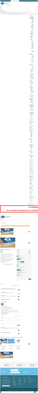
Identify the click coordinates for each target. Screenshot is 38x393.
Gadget (30, 64)
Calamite (31, 193)
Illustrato (32, 62)
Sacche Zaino (32, 70)
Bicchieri (32, 68)
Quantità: (18, 249)
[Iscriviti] (20, 372)
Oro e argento (33, 21)
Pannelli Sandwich (32, 92)
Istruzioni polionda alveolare (3, 314)
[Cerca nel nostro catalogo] (5, 214)
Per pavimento (33, 30)
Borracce (32, 67)
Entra (24, 379)
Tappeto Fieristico (32, 174)
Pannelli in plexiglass (32, 91)
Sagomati (32, 20)
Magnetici (32, 42)
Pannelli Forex (31, 181)
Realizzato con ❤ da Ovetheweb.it (27, 390)
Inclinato (32, 50)
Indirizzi (24, 381)
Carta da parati (31, 190)
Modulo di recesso (14, 384)
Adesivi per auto (32, 32)
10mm (20, 256)
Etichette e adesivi (32, 17)
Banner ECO (32, 74)
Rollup (32, 41)
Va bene (18, 299)
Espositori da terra (32, 130)
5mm (18, 256)
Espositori (31, 39)
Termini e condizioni (15, 382)
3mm (17, 256)
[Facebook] (33, 371)
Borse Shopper (32, 69)
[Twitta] (17, 281)
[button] (3, 348)
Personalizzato (33, 61)
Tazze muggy (33, 66)
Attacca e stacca (32, 109)
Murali (32, 29)
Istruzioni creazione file (19, 273)
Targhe (30, 94)
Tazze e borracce (32, 155)
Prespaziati (32, 31)
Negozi (13, 379)
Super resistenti (32, 110)
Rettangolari (33, 19)
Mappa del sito (20, 384)
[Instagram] (34, 371)
